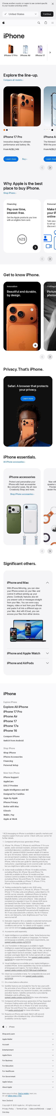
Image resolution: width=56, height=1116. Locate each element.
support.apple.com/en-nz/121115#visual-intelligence (26, 970)
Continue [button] (47, 14)
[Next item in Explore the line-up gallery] (50, 167)
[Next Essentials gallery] (50, 551)
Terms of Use (21, 1109)
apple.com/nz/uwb (15, 1010)
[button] (20, 14)
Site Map (5, 1112)
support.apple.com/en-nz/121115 (18, 942)
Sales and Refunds (36, 1109)
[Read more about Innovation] (22, 316)
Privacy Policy (8, 1109)
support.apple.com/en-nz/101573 (18, 998)
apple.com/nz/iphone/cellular (32, 928)
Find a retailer (23, 1094)
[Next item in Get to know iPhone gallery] (50, 356)
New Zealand (7, 1101)
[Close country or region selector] (52, 3)
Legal (49, 1109)
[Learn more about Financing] (22, 226)
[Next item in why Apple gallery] (50, 259)
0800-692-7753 (14, 1096)
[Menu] (52, 22)
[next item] (50, 52)
